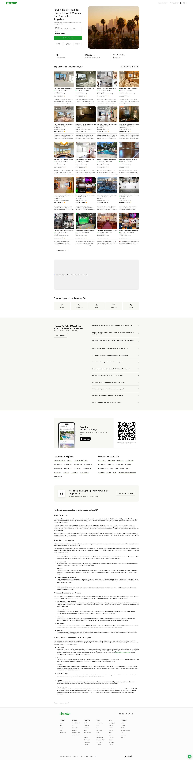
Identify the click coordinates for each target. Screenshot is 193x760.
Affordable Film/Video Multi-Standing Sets (129, 124)
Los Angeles (112, 723)
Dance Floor (111, 464)
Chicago (111, 730)
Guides (61, 727)
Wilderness (101, 472)
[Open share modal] (68, 73)
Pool (97, 727)
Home (97, 725)
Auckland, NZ (67, 464)
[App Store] (85, 439)
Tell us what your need (126, 493)
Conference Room (125, 730)
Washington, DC (58, 464)
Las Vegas (111, 742)
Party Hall (123, 735)
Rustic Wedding (119, 468)
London (110, 735)
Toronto (111, 740)
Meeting (86, 737)
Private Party (87, 740)
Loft (122, 732)
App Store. (130, 443)
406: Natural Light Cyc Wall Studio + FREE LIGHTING (64, 124)
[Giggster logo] (65, 713)
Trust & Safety (75, 735)
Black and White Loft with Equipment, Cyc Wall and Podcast (64, 230)
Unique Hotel (119, 464)
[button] (189, 756)
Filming (128, 468)
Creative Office (130, 460)
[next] (71, 79)
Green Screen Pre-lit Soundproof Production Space (86, 230)
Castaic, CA (66, 472)
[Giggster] (11, 3)
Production (86, 727)
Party (85, 723)
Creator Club (63, 732)
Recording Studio (100, 740)
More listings (60, 250)
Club (97, 732)
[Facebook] (120, 714)
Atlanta (110, 727)
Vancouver (111, 737)
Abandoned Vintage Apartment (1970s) (86, 124)
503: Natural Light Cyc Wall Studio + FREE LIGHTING (86, 88)
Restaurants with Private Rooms (127, 472)
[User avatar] (184, 3)
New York (111, 725)
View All (86, 744)
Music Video (87, 742)
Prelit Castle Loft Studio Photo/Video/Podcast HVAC (129, 230)
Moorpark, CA (68, 468)
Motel (114, 472)
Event (85, 730)
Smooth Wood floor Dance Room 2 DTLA (129, 159)
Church (98, 735)
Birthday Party (87, 732)
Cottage (109, 472)
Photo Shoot (87, 725)
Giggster (56, 703)
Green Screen (101, 460)
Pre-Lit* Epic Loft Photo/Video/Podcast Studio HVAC (86, 195)
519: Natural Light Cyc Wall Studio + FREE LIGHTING (107, 124)
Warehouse (99, 742)
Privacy (86, 756)
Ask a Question (60, 335)
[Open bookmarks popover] (71, 73)
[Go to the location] (64, 79)
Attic (111, 468)
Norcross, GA (57, 472)
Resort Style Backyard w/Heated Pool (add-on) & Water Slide (107, 159)
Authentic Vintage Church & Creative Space (107, 230)
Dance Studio (111, 460)
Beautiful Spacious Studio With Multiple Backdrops (86, 159)
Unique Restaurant (103, 468)
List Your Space (174, 3)
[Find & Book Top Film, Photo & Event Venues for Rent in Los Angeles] (96, 275)
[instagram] (123, 714)
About (61, 723)
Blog (61, 725)
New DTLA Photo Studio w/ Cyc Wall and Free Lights (107, 88)
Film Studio (99, 730)
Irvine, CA (69, 460)
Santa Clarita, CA (84, 472)
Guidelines (74, 730)
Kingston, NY (74, 472)
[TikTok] (126, 714)
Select (61, 730)
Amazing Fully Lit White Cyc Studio (129, 195)
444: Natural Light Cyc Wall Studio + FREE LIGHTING (64, 88)
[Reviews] (132, 714)
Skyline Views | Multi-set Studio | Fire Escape (129, 88)
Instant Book (126, 66)
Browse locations (162, 3)
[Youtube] (129, 714)
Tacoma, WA (77, 468)
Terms (80, 756)
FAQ (73, 725)
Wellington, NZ (58, 476)
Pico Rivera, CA (87, 468)
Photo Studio (101, 464)
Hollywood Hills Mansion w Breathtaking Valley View (64, 159)
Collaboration (120, 460)
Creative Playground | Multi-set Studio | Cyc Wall (64, 195)
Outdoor (123, 725)
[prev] (56, 79)
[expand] (138, 362)
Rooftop (123, 727)
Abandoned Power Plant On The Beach (107, 195)
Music (122, 723)
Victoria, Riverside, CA (59, 460)
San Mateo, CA (88, 464)
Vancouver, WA (78, 464)
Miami (110, 732)
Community (74, 727)
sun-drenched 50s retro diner (122, 652)
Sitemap (91, 756)
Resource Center (76, 732)
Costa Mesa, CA (58, 468)
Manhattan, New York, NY (81, 460)
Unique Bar (128, 464)
